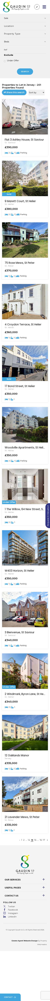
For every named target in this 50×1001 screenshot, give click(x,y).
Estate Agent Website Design (25, 941)
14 (29, 840)
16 (35, 840)
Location (9, 26)
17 (44, 840)
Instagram (13, 913)
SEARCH (25, 71)
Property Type (12, 34)
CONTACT (8, 997)
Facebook (13, 910)
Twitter (11, 906)
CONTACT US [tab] (11, 896)
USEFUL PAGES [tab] (13, 888)
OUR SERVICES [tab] (13, 880)
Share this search (15, 92)
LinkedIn (12, 916)
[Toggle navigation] (44, 7)
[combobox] (25, 42)
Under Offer (13, 60)
